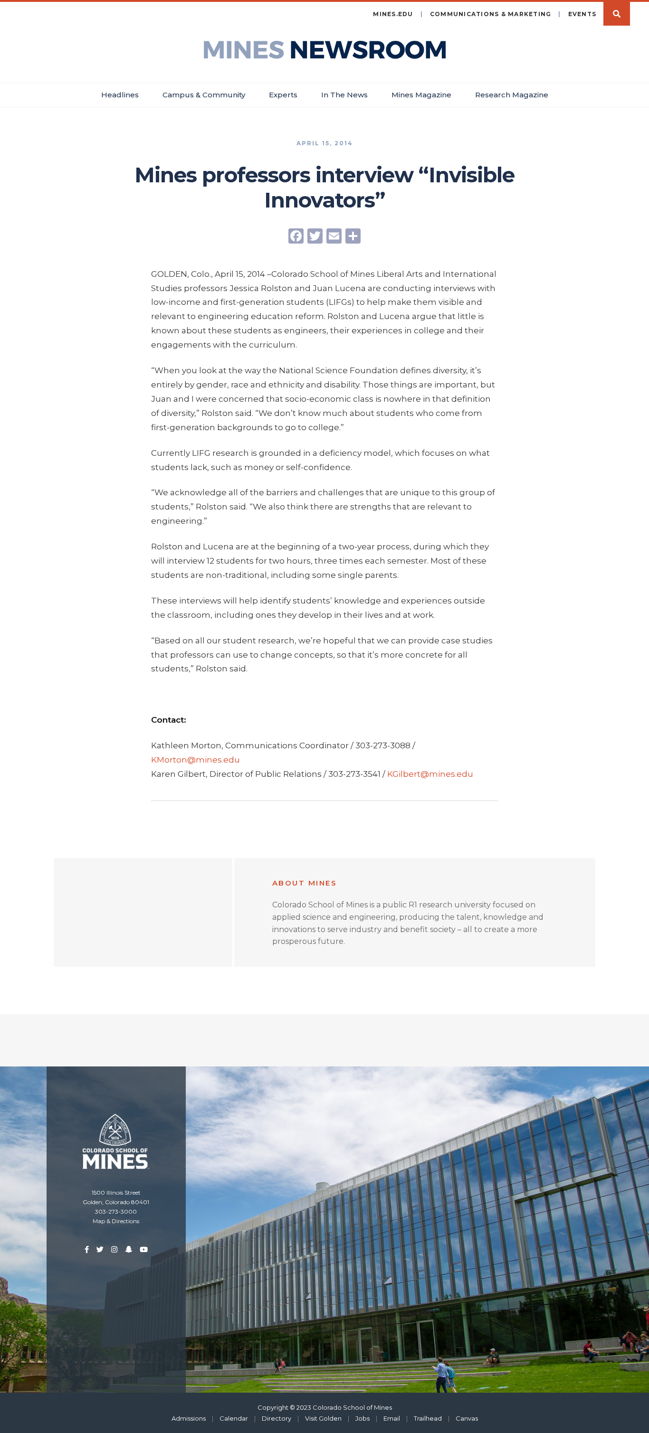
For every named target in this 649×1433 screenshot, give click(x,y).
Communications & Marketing (491, 14)
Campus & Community (203, 94)
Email (391, 1418)
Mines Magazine (421, 94)
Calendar (234, 1418)
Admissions (189, 1418)
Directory (276, 1418)
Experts (283, 94)
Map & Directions (116, 1221)
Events (582, 14)
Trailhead (428, 1418)
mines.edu (393, 14)
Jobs (362, 1418)
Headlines (120, 94)
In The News (344, 94)
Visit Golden (323, 1418)
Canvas (467, 1418)
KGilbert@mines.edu (430, 774)
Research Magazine (511, 94)
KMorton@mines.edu (195, 759)
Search (616, 14)
